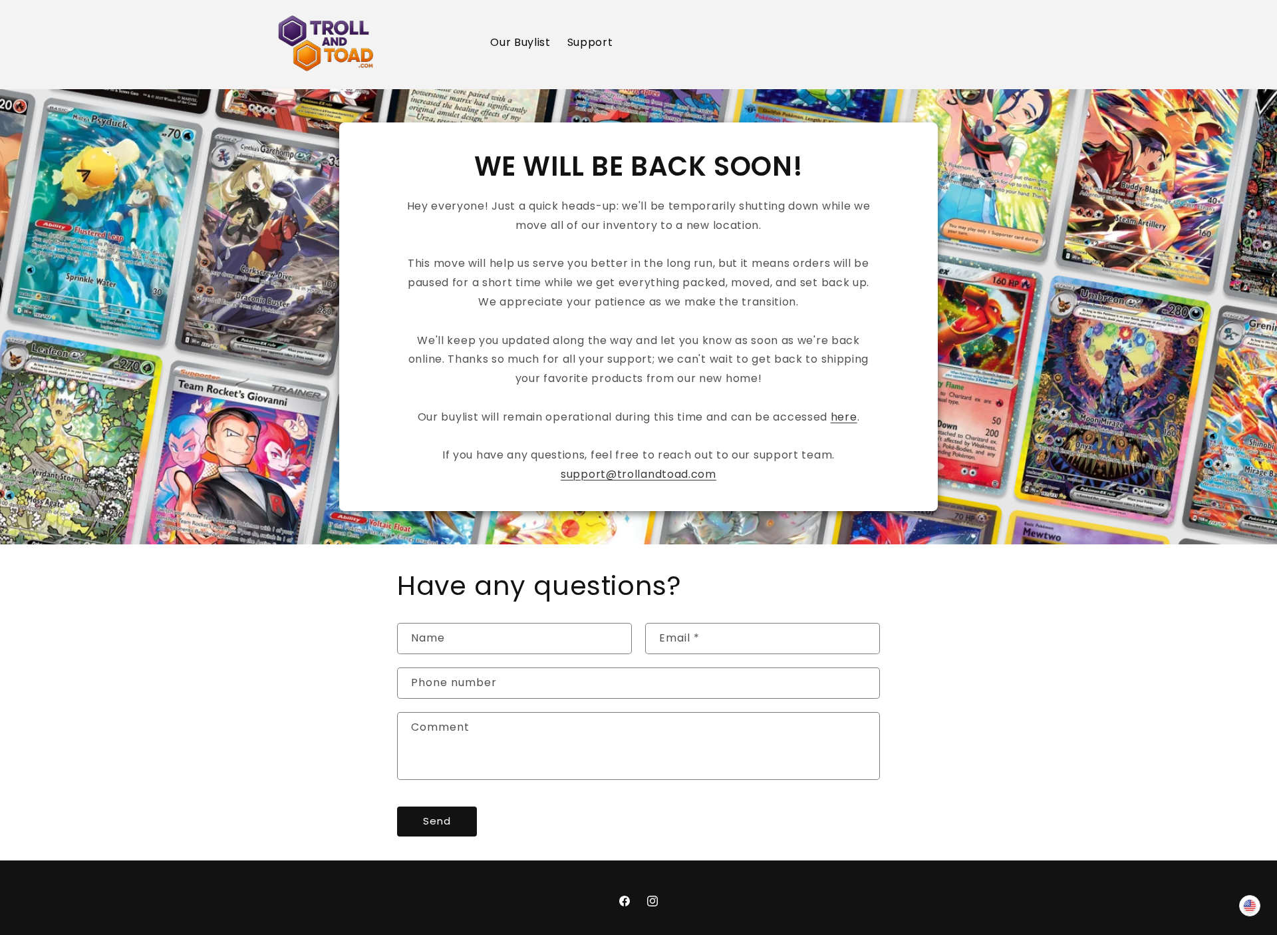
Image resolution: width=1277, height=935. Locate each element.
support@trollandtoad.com (638, 474)
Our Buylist (520, 42)
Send (437, 821)
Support (590, 42)
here (844, 417)
